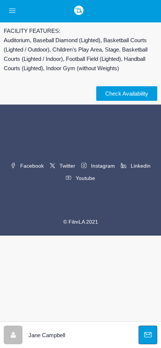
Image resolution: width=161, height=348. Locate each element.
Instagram (102, 166)
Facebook (31, 166)
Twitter (66, 166)
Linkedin (140, 166)
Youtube (84, 178)
